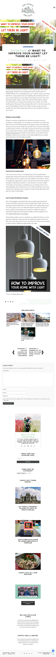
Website (5, 396)
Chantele (29, 60)
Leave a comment (41, 60)
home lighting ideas (46, 299)
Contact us (11, 653)
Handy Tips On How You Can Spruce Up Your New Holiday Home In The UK (42, 324)
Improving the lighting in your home (30, 303)
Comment (6, 370)
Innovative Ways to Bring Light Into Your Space (12, 324)
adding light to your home (33, 299)
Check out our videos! (28, 603)
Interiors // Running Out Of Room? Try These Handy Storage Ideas (35, 352)
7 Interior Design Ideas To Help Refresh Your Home (27, 339)
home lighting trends (46, 301)
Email (4, 392)
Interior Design (28, 46)
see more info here (31, 627)
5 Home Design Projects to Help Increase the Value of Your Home (27, 324)
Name (4, 389)
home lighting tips (34, 301)
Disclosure (6, 652)
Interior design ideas (46, 303)
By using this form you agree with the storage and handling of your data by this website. (27, 399)
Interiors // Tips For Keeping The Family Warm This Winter (22, 352)
